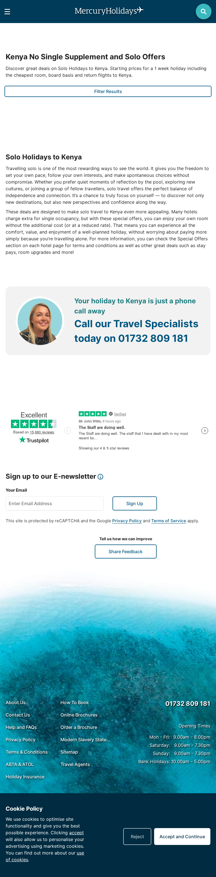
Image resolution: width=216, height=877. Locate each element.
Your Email (16, 490)
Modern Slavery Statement (86, 739)
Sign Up (134, 503)
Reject (137, 836)
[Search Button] (204, 11)
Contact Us (18, 715)
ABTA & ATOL (20, 764)
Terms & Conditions (27, 752)
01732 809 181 (153, 338)
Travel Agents (75, 764)
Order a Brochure (78, 727)
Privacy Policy (127, 520)
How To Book (74, 702)
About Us (16, 702)
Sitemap (69, 752)
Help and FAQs (21, 727)
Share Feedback (126, 551)
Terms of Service (168, 520)
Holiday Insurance (25, 776)
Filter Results (108, 91)
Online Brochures (79, 715)
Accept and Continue (182, 836)
